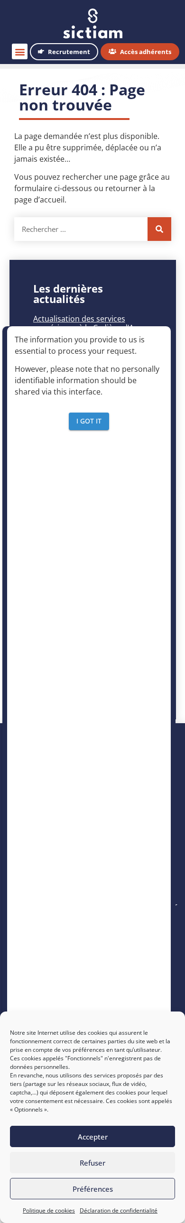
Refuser (92, 1163)
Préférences (93, 1189)
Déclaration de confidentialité (118, 1210)
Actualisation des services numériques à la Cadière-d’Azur (89, 323)
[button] (20, 51)
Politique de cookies (49, 1210)
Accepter (93, 1136)
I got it (89, 420)
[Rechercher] (159, 229)
